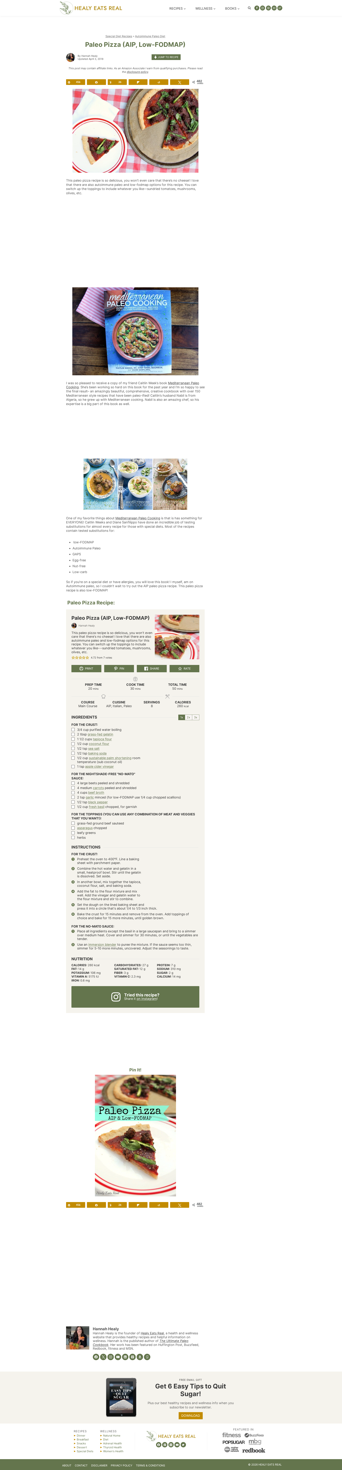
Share (154, 668)
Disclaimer (99, 1465)
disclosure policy (137, 72)
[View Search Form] (249, 8)
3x (195, 717)
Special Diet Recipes (118, 36)
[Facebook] (256, 8)
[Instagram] (262, 8)
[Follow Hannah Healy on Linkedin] (125, 1357)
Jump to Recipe (167, 57)
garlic (90, 797)
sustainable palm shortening (110, 758)
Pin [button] (121, 668)
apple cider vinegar (99, 766)
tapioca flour (102, 739)
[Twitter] (279, 8)
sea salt (94, 748)
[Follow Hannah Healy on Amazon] (140, 1357)
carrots (98, 788)
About (66, 1465)
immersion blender (102, 944)
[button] (73, 658)
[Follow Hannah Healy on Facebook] (96, 1357)
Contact (81, 1465)
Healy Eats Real (152, 1333)
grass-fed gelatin (100, 734)
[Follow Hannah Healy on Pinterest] (132, 1357)
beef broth (96, 792)
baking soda (97, 753)
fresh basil (96, 807)
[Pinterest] (268, 8)
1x (181, 717)
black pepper (98, 802)
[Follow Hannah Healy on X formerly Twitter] (103, 1357)
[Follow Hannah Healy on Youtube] (118, 1357)
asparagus (85, 828)
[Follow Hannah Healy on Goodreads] (147, 1357)
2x (188, 717)
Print (88, 668)
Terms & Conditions (150, 1465)
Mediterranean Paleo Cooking (137, 518)
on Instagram (147, 999)
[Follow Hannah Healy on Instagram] (110, 1357)
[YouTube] (274, 8)
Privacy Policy (121, 1465)
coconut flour (99, 744)
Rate (187, 668)
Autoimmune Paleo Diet (150, 36)
